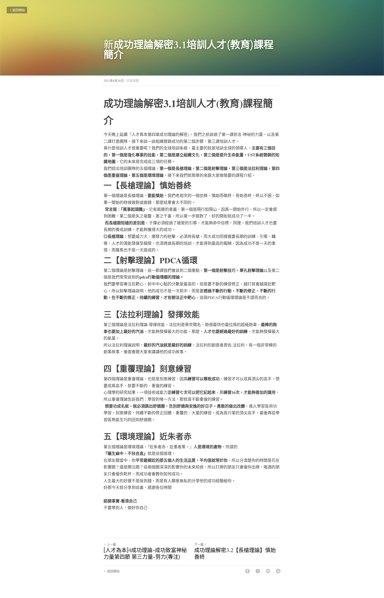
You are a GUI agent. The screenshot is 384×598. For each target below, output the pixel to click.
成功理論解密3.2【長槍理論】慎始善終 (235, 553)
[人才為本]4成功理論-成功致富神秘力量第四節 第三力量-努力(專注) (145, 553)
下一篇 (199, 544)
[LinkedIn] (268, 571)
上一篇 (111, 544)
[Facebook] (247, 571)
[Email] (278, 571)
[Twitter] (258, 571)
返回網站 (18, 10)
